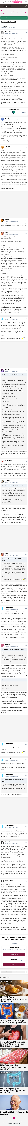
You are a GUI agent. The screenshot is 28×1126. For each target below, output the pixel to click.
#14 (26, 760)
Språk (4, 1122)
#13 (26, 744)
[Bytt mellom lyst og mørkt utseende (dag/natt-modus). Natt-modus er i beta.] (19, 1123)
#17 (26, 843)
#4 (26, 220)
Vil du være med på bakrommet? (14, 18)
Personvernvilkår (12, 1122)
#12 (26, 645)
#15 (26, 775)
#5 (26, 233)
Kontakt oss (21, 1122)
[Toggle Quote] (3, 374)
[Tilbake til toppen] (14, 1118)
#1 (26, 32)
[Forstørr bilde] (23, 338)
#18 (26, 881)
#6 (26, 319)
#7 (26, 370)
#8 (26, 461)
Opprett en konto (14, 954)
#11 (26, 608)
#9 (26, 481)
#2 (26, 119)
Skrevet (11, 33)
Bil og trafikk (13, 27)
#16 (26, 826)
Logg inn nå (14, 964)
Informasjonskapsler (13, 1123)
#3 (26, 147)
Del (7, 971)
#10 (26, 554)
